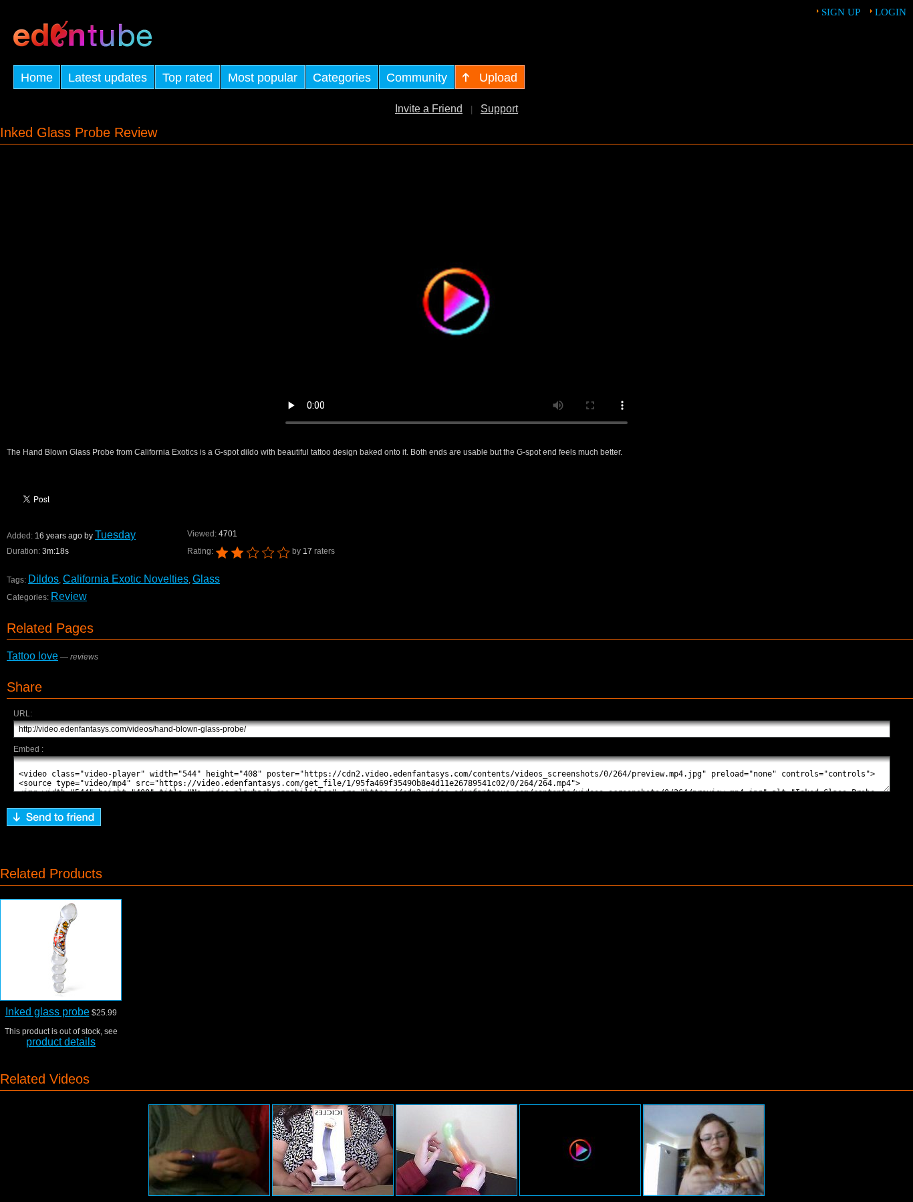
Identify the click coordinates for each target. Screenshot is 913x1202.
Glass (206, 579)
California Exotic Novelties (125, 579)
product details (61, 1041)
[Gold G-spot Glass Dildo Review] (704, 1150)
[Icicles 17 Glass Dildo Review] (333, 1150)
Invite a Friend (429, 108)
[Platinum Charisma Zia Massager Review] (209, 1150)
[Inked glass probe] (61, 950)
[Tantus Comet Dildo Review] (456, 1150)
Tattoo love (32, 656)
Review (69, 596)
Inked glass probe (47, 1011)
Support (499, 108)
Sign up (840, 12)
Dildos (43, 579)
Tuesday (115, 534)
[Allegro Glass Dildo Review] (580, 1150)
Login (890, 12)
